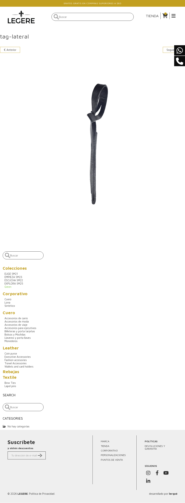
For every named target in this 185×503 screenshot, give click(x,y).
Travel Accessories (16, 363)
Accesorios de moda (17, 321)
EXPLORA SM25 (14, 283)
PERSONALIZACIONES (113, 455)
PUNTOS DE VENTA (112, 459)
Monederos (11, 341)
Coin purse (11, 353)
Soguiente (173, 49)
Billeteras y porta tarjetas (20, 331)
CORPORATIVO (109, 450)
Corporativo (15, 293)
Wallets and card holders (19, 366)
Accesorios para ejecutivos (20, 328)
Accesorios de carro (16, 318)
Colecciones (15, 268)
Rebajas (11, 371)
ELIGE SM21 (11, 273)
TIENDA (152, 16)
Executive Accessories (18, 356)
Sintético (10, 305)
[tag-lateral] (92, 145)
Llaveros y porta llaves (18, 337)
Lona (7, 302)
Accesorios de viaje (16, 324)
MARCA (105, 441)
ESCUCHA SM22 (14, 280)
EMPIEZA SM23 (13, 277)
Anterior (11, 49)
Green (8, 286)
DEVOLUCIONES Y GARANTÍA (155, 447)
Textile (9, 377)
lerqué (173, 493)
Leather (11, 347)
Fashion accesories (16, 360)
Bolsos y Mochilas (15, 334)
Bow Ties (10, 382)
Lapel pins (10, 386)
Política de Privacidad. (42, 493)
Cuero (8, 299)
